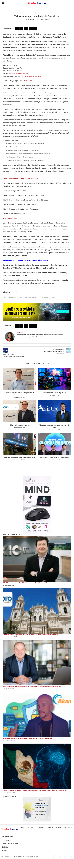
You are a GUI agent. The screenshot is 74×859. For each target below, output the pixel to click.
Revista (59, 830)
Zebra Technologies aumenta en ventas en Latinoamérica (23, 147)
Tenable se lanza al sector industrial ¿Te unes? (20, 157)
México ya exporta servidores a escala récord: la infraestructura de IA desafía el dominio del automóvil (35, 790)
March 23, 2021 (28, 81)
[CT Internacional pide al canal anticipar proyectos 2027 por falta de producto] (19, 379)
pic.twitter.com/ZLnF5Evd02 (31, 76)
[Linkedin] (60, 856)
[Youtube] (64, 856)
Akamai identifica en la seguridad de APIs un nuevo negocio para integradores (27, 738)
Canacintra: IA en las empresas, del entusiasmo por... (19, 457)
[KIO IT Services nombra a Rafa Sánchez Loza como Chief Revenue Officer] (37, 559)
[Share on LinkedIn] (26, 28)
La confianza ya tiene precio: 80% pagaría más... (54, 457)
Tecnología (40, 827)
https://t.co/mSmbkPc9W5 (19, 74)
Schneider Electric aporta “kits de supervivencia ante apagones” (25, 160)
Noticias (30, 827)
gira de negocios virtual (32, 298)
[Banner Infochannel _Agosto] (37, 798)
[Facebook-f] (53, 856)
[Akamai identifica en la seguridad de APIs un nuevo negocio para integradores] (37, 714)
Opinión (50, 827)
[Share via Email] (35, 28)
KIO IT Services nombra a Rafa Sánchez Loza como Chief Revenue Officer (26, 583)
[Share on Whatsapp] (31, 28)
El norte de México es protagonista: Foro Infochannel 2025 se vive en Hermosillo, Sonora (30, 634)
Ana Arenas (30, 19)
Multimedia (69, 830)
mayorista (45, 298)
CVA (21, 298)
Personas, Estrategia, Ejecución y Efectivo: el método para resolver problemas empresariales (32, 686)
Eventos (67, 827)
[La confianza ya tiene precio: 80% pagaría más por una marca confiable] (54, 444)
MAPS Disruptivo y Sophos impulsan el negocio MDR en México (25, 143)
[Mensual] (37, 477)
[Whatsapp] (68, 856)
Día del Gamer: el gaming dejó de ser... (54, 393)
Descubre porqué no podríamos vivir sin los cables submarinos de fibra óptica (29, 153)
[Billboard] (37, 304)
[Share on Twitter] (21, 28)
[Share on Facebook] (17, 28)
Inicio (22, 827)
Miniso (53, 298)
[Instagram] (71, 856)
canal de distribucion (10, 298)
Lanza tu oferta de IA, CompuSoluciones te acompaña (22, 150)
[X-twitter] (57, 856)
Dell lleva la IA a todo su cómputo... (19, 425)
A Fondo (58, 827)
